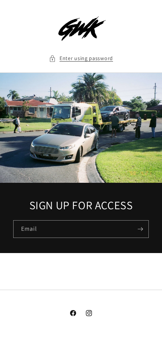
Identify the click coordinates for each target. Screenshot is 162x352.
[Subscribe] (140, 229)
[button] (81, 58)
